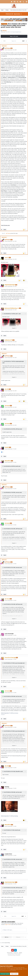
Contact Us (16, 952)
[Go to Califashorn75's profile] (2, 341)
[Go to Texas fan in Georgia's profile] (2, 658)
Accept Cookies (5, 973)
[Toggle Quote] (3, 313)
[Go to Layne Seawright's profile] (2, 634)
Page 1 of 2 (14, 40)
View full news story (5, 225)
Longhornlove (8, 854)
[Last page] (26, 41)
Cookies (20, 952)
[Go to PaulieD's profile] (2, 448)
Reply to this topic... (8, 929)
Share (7, 937)
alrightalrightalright (19, 361)
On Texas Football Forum (16, 31)
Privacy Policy (10, 952)
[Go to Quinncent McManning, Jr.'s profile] (2, 309)
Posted (11, 49)
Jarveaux (17, 492)
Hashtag (7, 786)
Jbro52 (16, 466)
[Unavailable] (11, 324)
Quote (5, 229)
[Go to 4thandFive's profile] (2, 461)
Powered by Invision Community (14, 955)
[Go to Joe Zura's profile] (2, 599)
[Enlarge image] (9, 806)
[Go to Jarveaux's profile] (2, 406)
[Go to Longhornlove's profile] (2, 854)
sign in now (7, 924)
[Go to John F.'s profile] (2, 258)
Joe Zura (17, 696)
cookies (8, 967)
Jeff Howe (17, 429)
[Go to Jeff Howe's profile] (2, 49)
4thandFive (18, 771)
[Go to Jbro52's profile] (2, 390)
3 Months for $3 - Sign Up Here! (13, 13)
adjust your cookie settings (16, 968)
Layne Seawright (9, 633)
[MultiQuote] (2, 229)
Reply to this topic (14, 36)
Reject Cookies (14, 973)
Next (23, 40)
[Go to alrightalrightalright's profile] (2, 285)
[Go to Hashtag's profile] (2, 787)
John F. (16, 313)
